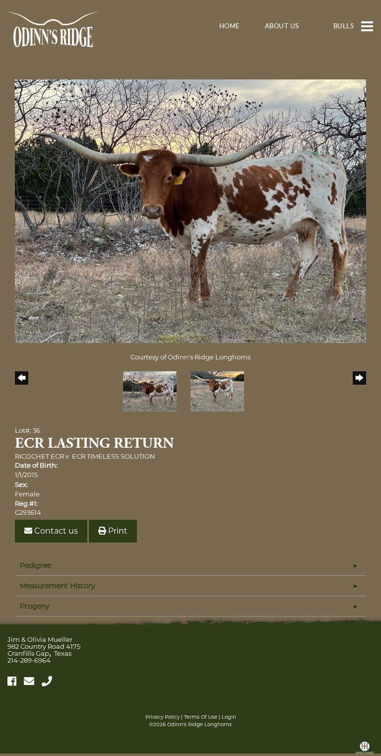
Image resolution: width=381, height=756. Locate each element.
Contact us (55, 531)
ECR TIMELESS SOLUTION (113, 456)
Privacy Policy (162, 717)
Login (229, 717)
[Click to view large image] (190, 210)
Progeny (35, 606)
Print (116, 531)
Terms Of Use (200, 717)
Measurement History (57, 585)
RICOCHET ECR (39, 456)
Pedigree (35, 565)
